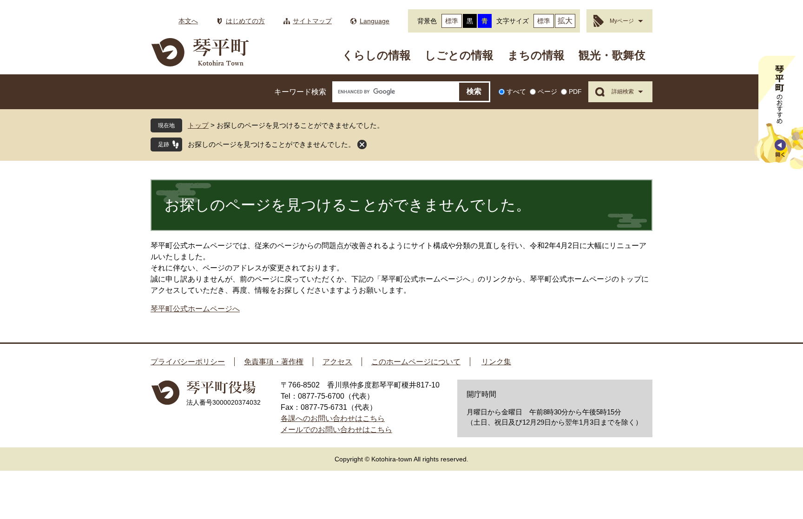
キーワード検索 (300, 92)
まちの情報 (536, 55)
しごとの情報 (459, 55)
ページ (547, 91)
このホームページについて (416, 362)
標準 (451, 21)
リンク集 (496, 362)
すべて (516, 91)
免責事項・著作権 (273, 362)
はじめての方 (245, 21)
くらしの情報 (376, 55)
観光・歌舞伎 (612, 55)
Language (374, 21)
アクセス (337, 362)
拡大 (565, 21)
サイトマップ (312, 21)
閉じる (362, 144)
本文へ (188, 21)
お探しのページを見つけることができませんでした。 (271, 144)
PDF (575, 91)
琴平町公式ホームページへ (195, 309)
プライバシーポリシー (188, 362)
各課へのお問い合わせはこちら (333, 418)
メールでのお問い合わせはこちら (336, 430)
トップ (198, 125)
